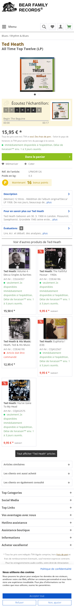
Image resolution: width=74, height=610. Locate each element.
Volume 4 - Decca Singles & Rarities (17, 273)
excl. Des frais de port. (41, 136)
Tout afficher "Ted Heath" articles (36, 453)
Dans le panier (35, 157)
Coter (31, 163)
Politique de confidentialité (55, 568)
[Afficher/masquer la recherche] (43, 26)
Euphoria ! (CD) (52, 343)
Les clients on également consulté (24, 482)
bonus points (40, 182)
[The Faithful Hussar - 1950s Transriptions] (55, 258)
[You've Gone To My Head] (19, 390)
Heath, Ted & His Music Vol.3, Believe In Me (17, 343)
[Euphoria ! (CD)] (55, 328)
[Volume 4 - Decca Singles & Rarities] (19, 258)
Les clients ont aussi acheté (20, 473)
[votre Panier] (60, 26)
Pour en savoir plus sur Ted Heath (24, 211)
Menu (12, 27)
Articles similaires (14, 464)
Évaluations (10, 228)
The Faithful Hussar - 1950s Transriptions (53, 273)
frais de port (62, 554)
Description (10, 194)
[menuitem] (9, 26)
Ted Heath (13, 44)
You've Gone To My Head (17, 404)
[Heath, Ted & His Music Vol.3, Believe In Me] (19, 328)
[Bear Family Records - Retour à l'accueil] (9, 7)
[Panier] (69, 26)
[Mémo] (52, 26)
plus (49, 202)
